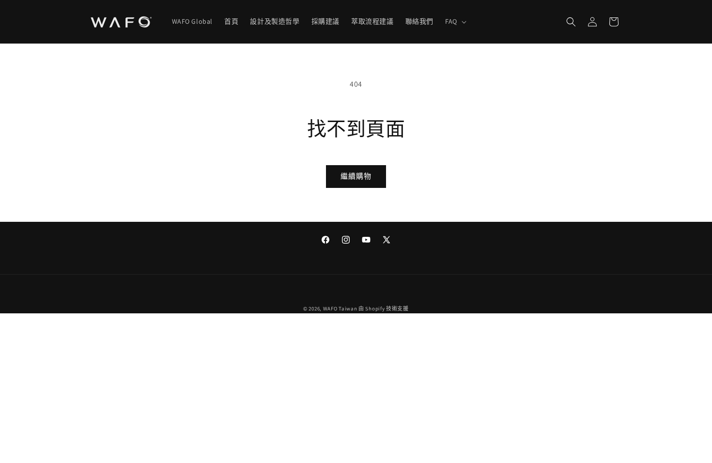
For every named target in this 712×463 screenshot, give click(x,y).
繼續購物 (356, 176)
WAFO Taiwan (340, 308)
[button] (454, 21)
